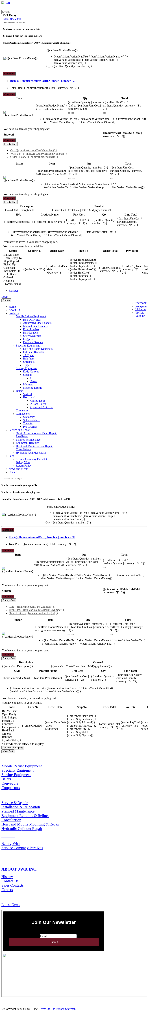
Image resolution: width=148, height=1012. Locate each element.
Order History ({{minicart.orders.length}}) (34, 156)
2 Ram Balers (38, 403)
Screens (27, 374)
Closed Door (37, 400)
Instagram (141, 306)
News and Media (18, 468)
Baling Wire (23, 462)
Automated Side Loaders (37, 322)
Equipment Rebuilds (27, 442)
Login (4, 296)
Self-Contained (31, 420)
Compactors (23, 413)
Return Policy (24, 465)
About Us (14, 309)
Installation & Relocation (20, 807)
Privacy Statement (66, 1008)
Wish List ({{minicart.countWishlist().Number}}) (38, 153)
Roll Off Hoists (32, 319)
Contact (13, 472)
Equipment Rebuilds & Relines (25, 815)
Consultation (11, 820)
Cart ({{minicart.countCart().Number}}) (33, 150)
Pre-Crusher (30, 426)
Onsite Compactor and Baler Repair (36, 433)
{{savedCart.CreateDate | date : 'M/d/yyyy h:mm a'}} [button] (82, 210)
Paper (33, 381)
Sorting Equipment (26, 368)
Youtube (140, 315)
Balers (19, 390)
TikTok (139, 312)
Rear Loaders (30, 332)
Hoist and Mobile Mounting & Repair (30, 824)
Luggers (27, 339)
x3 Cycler (28, 355)
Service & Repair (14, 802)
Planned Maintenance (28, 439)
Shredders (28, 361)
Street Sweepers (32, 335)
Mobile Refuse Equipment (31, 316)
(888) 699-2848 (12, 18)
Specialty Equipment (28, 345)
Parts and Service (33, 342)
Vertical (27, 394)
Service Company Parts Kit (31, 459)
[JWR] (5, 3)
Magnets (28, 384)
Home (12, 306)
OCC (33, 378)
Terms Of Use (47, 1008)
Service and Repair (19, 429)
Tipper (27, 365)
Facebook (141, 302)
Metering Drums (32, 387)
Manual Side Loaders (35, 326)
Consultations (23, 449)
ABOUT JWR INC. (19, 869)
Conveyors (22, 410)
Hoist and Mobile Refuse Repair (34, 446)
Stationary (29, 416)
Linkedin (140, 309)
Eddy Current (31, 371)
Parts (11, 455)
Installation (22, 436)
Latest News (10, 904)
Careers (7, 889)
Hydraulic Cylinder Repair (31, 452)
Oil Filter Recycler (33, 352)
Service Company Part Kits (22, 848)
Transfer (27, 423)
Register (13, 290)
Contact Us (9, 881)
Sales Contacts (12, 885)
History (7, 877)
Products (14, 313)
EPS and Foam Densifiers (38, 348)
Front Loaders (31, 329)
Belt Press (28, 358)
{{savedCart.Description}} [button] (18, 210)
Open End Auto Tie (41, 407)
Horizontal (29, 397)
